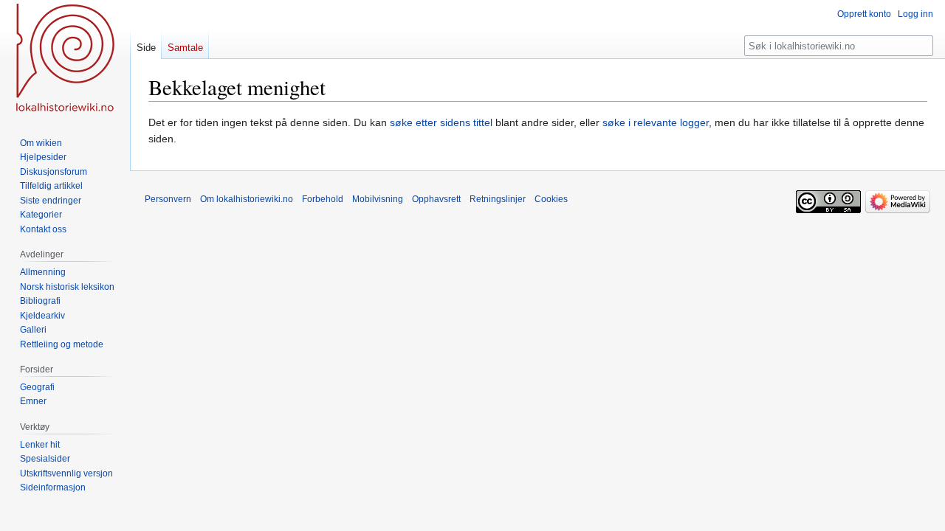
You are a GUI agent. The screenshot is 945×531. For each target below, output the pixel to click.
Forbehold (322, 199)
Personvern (168, 199)
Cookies (551, 199)
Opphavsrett (436, 199)
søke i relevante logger (655, 122)
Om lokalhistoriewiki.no (246, 199)
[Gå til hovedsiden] (65, 59)
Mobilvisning (377, 199)
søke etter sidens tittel (441, 122)
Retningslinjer (498, 199)
